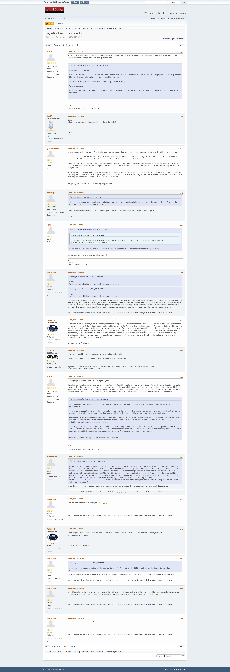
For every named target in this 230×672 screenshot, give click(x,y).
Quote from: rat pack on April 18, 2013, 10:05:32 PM (88, 563)
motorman (52, 272)
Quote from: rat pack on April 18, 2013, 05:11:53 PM (88, 461)
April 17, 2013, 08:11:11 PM (76, 116)
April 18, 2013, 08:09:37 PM (76, 499)
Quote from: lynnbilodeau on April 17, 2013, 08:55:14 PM (89, 399)
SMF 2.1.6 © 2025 (48, 669)
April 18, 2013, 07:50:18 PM (76, 456)
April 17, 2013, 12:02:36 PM (76, 52)
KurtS (49, 116)
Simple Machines (59, 669)
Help (166, 669)
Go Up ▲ (184, 669)
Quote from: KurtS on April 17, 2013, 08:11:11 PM (87, 277)
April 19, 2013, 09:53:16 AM (76, 618)
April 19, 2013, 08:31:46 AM (76, 558)
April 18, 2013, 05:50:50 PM (76, 376)
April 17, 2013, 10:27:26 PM (76, 272)
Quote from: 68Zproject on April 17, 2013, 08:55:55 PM (89, 229)
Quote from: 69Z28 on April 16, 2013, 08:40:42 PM (87, 197)
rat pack (51, 320)
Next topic (180, 39)
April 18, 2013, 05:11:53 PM (76, 320)
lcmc (49, 225)
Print (182, 45)
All (77, 45)
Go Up (47, 646)
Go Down (48, 45)
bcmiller (51, 350)
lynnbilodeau (53, 148)
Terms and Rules (175, 669)
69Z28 (49, 51)
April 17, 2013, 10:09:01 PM (76, 225)
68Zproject (52, 192)
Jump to (153, 656)
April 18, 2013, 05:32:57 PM (76, 350)
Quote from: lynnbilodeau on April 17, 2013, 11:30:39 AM (89, 65)
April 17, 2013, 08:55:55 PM (76, 192)
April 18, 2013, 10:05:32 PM (76, 529)
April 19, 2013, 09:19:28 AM (76, 588)
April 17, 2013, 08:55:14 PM (76, 148)
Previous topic (169, 39)
